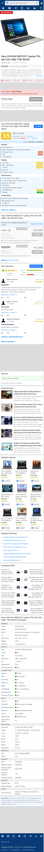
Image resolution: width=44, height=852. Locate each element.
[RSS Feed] (36, 836)
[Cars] (34, 8)
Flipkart (12, 281)
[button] (22, 210)
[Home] (3, 8)
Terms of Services (28, 850)
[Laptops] (28, 8)
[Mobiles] (22, 8)
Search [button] (34, 99)
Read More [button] (39, 76)
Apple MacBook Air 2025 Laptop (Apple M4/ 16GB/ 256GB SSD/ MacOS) (7, 496)
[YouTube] (19, 836)
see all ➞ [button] (31, 136)
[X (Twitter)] (14, 836)
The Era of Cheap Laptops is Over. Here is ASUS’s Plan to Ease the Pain (28, 405)
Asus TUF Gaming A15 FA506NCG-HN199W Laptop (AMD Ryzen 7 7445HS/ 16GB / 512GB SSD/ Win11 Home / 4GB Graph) (6, 519)
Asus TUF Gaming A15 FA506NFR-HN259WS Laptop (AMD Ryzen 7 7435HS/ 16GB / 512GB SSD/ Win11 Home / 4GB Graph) (21, 472)
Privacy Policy (15, 850)
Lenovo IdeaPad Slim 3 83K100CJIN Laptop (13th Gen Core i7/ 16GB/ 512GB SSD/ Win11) (7, 472)
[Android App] (41, 836)
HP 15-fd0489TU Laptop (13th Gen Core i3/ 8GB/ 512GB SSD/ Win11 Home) (21, 519)
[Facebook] (8, 836)
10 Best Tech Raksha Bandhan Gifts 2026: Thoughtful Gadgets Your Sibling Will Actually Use (28, 444)
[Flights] (16, 8)
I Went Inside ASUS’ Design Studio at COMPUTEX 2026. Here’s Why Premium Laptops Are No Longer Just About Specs (27, 393)
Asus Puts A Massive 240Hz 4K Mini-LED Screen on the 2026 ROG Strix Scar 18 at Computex (28, 431)
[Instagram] (25, 836)
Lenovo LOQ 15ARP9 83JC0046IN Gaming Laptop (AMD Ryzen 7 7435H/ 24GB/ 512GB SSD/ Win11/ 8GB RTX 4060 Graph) (36, 472)
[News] (9, 8)
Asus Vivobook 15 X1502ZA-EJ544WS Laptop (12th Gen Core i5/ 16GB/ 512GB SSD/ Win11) (36, 496)
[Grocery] (41, 8)
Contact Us (4, 850)
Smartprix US (5, 842)
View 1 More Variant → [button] (8, 238)
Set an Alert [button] (5, 94)
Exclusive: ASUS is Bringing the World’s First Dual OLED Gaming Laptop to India (28, 418)
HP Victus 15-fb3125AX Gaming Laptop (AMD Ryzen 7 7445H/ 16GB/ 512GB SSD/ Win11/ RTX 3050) (36, 519)
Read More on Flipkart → (9, 294)
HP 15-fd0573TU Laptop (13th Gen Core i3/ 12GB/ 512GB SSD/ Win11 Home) (21, 496)
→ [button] (10, 260)
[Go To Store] (11, 230)
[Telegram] (30, 836)
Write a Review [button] (36, 266)
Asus (25, 66)
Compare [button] (38, 126)
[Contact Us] (2, 836)
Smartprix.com (18, 847)
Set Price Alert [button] (38, 224)
